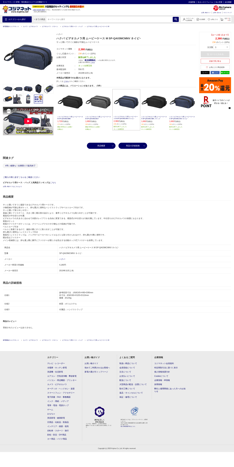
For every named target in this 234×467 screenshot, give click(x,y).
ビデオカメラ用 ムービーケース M (98, 26)
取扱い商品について (128, 363)
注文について (125, 372)
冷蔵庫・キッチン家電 (57, 368)
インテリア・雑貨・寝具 (58, 426)
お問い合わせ (217, 12)
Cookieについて (161, 376)
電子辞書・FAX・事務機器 (59, 397)
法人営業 (218, 2)
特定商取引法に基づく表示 (166, 368)
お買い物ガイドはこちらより (12, 186)
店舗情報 (191, 2)
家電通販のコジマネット (11, 26)
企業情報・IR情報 (162, 380)
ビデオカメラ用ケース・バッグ (72, 26)
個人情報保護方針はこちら (128, 426)
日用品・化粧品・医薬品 (58, 422)
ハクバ (62, 259)
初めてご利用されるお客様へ (97, 368)
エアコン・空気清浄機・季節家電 (62, 376)
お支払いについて (127, 376)
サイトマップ (228, 12)
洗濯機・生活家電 (55, 372)
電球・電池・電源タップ (58, 405)
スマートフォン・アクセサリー (61, 393)
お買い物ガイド (206, 12)
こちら (66, 81)
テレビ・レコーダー (56, 363)
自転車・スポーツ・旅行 (58, 431)
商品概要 (101, 146)
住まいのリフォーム (205, 2)
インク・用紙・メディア (58, 401)
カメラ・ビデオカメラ (30, 26)
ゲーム (50, 410)
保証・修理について (128, 397)
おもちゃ (51, 414)
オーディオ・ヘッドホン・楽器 (61, 389)
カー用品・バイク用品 (57, 439)
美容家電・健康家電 (56, 418)
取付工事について (127, 389)
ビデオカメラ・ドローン (50, 26)
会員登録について (127, 368)
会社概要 (228, 2)
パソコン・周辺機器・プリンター (62, 380)
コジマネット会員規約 (164, 363)
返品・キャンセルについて (131, 393)
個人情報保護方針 (162, 372)
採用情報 (158, 384)
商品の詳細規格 (133, 146)
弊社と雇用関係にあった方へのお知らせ (169, 390)
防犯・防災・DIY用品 (56, 435)
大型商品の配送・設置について (133, 384)
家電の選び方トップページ (96, 372)
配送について (125, 380)
